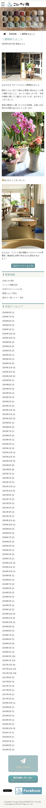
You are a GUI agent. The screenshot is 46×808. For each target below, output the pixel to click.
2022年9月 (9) (8, 465)
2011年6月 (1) (8, 737)
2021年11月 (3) (8, 491)
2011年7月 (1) (8, 733)
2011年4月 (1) (8, 741)
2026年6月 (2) (8, 321)
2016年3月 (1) (8, 724)
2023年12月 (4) (8, 410)
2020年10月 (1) (8, 525)
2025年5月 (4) (8, 351)
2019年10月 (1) (8, 571)
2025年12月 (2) (8, 334)
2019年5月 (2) (8, 593)
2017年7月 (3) (8, 686)
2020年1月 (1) (8, 559)
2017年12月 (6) (8, 665)
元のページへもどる (23, 265)
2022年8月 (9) (8, 470)
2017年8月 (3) (8, 682)
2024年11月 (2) (8, 372)
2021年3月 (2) (8, 512)
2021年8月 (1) (8, 495)
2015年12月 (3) (8, 728)
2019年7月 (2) (8, 584)
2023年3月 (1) (8, 444)
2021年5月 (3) (8, 503)
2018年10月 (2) (8, 622)
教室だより (20, 44)
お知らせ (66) (8, 281)
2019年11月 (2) (8, 567)
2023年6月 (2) (8, 436)
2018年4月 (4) (8, 648)
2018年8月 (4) (8, 631)
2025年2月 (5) (8, 363)
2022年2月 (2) (8, 478)
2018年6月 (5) (8, 639)
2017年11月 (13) (9, 669)
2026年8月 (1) (8, 312)
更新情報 (9, 274)
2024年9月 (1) (8, 380)
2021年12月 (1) (8, 486)
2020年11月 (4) (8, 520)
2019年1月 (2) (8, 610)
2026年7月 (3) (8, 317)
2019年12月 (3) (8, 563)
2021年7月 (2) (8, 499)
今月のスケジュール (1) (12, 289)
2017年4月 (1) (8, 694)
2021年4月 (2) (8, 508)
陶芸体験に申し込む (23, 779)
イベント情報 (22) (9, 285)
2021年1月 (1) (8, 516)
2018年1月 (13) (8, 660)
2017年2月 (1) (8, 699)
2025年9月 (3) (8, 342)
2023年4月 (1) (8, 440)
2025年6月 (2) (8, 346)
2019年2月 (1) (8, 605)
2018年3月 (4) (8, 652)
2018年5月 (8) (8, 643)
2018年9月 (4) (8, 627)
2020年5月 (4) (8, 546)
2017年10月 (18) (9, 673)
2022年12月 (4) (8, 452)
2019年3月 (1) (8, 601)
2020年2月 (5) (8, 554)
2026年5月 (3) (8, 325)
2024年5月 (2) (8, 393)
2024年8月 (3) (8, 385)
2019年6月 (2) (8, 588)
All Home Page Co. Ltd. (24, 804)
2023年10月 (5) (8, 418)
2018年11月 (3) (8, 618)
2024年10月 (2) (8, 376)
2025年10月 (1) (8, 338)
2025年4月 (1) (8, 355)
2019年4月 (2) (8, 597)
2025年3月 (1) (8, 359)
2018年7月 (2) (8, 635)
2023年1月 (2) (8, 448)
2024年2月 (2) (8, 402)
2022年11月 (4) (8, 457)
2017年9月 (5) (8, 677)
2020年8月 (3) (8, 533)
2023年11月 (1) (8, 414)
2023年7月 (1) (8, 431)
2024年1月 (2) (8, 406)
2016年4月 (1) (8, 720)
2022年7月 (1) (8, 474)
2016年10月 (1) (8, 703)
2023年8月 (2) (8, 427)
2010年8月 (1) (8, 745)
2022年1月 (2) (8, 482)
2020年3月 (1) (8, 550)
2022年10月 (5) (8, 461)
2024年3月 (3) (8, 397)
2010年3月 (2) (8, 750)
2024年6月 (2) (8, 389)
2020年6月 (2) (8, 542)
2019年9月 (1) (8, 576)
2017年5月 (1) (8, 690)
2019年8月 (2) (8, 580)
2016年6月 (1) (8, 711)
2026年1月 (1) (8, 329)
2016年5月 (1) (8, 716)
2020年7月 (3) (8, 537)
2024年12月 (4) (8, 368)
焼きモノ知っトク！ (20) (12, 298)
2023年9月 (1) (8, 423)
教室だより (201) (9, 293)
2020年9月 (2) (8, 529)
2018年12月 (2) (8, 614)
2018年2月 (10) (8, 656)
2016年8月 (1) (8, 707)
